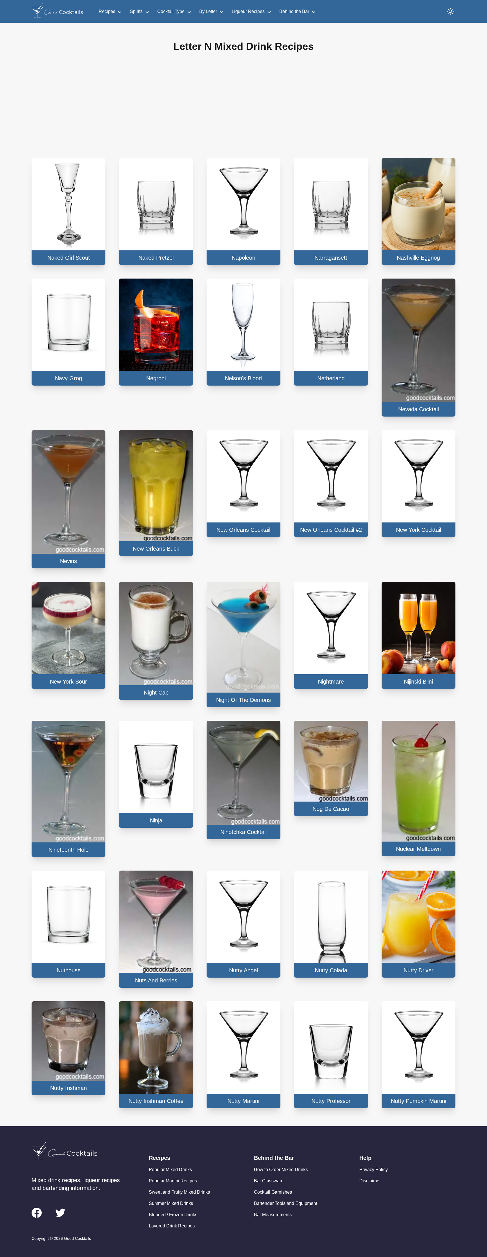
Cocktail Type (171, 11)
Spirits (136, 11)
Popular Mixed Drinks (170, 1169)
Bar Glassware (269, 1180)
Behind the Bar (294, 11)
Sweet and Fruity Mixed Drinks (179, 1192)
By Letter (208, 11)
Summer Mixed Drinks (171, 1203)
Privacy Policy (373, 1169)
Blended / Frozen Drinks (173, 1214)
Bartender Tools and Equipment (285, 1203)
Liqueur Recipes (248, 11)
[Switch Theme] (450, 11)
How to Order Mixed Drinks (281, 1169)
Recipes (107, 11)
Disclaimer (370, 1180)
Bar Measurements (273, 1214)
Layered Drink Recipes (172, 1225)
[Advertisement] (243, 109)
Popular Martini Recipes (173, 1180)
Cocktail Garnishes (273, 1192)
